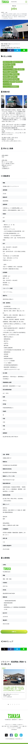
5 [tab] (17, 705)
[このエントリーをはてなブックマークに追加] (17, 50)
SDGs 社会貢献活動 (14, 726)
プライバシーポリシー (11, 727)
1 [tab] (8, 705)
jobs (6, 12)
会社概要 (19, 727)
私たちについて (9, 724)
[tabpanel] (14, 683)
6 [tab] (19, 705)
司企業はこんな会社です (17, 724)
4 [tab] (15, 705)
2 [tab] (10, 705)
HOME (2, 12)
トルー (21, 738)
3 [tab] (13, 705)
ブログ (20, 726)
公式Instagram (14, 729)
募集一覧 (24, 726)
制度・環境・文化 (5, 726)
